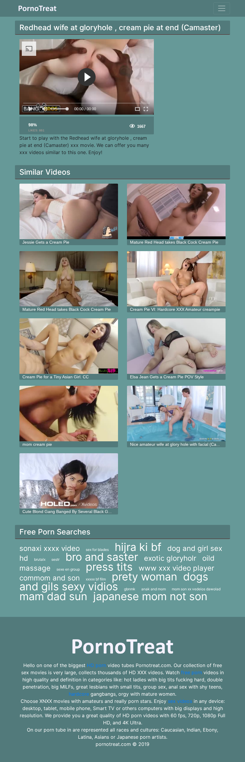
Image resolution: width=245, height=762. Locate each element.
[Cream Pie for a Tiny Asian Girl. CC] (68, 346)
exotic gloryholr (170, 558)
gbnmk (129, 589)
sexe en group (68, 569)
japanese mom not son (150, 596)
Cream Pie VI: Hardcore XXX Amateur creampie (175, 309)
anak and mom (153, 589)
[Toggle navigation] (221, 8)
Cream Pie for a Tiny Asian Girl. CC (55, 376)
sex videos (180, 701)
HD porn (96, 665)
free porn (191, 672)
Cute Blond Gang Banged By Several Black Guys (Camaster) (79, 511)
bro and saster (101, 556)
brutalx (39, 559)
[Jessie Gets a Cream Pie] (68, 211)
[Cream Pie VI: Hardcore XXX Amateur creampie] (176, 279)
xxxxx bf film (96, 579)
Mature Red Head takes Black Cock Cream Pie (174, 242)
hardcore (79, 694)
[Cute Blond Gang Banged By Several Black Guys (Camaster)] (68, 481)
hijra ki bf (138, 547)
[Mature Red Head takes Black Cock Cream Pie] (176, 211)
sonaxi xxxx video (49, 548)
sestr (55, 559)
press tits (109, 566)
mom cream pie (37, 444)
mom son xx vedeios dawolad (196, 589)
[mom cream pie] (68, 413)
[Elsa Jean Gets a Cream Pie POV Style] (176, 346)
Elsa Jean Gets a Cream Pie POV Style (167, 376)
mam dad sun (53, 596)
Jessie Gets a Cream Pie (45, 242)
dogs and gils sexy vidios (113, 581)
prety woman (144, 576)
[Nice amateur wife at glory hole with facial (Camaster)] (176, 413)
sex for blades (97, 549)
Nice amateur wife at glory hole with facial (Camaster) (180, 444)
